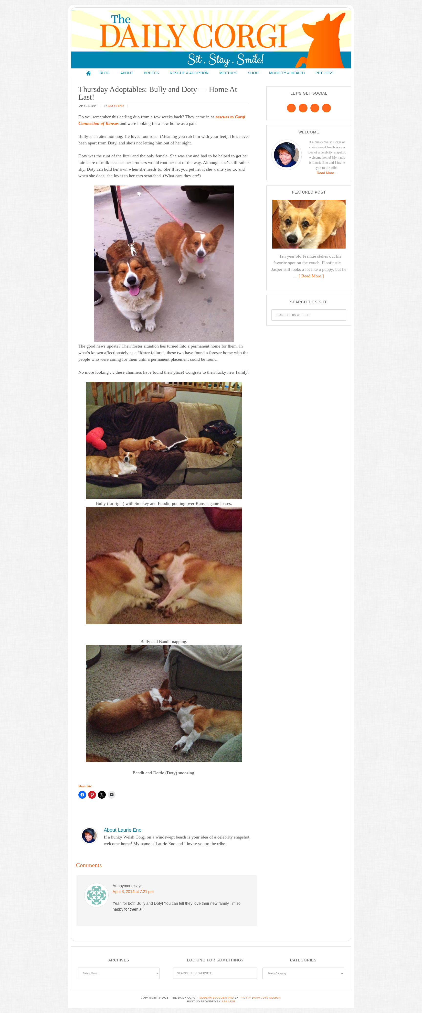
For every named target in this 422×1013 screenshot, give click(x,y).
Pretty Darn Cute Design (260, 997)
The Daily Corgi (211, 39)
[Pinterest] (303, 108)
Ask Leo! (228, 1001)
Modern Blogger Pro (217, 997)
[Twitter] (314, 108)
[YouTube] (326, 108)
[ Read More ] (311, 275)
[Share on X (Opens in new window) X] (102, 795)
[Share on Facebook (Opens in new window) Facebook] (82, 795)
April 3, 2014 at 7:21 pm (133, 892)
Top (410, 1001)
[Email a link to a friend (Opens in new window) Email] (112, 795)
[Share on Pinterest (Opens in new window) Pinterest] (92, 795)
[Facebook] (291, 108)
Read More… (327, 173)
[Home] (89, 73)
